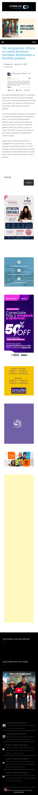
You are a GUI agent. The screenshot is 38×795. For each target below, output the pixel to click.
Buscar (7, 177)
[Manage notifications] (5, 789)
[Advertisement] (19, 549)
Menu (34, 42)
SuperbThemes (19, 792)
